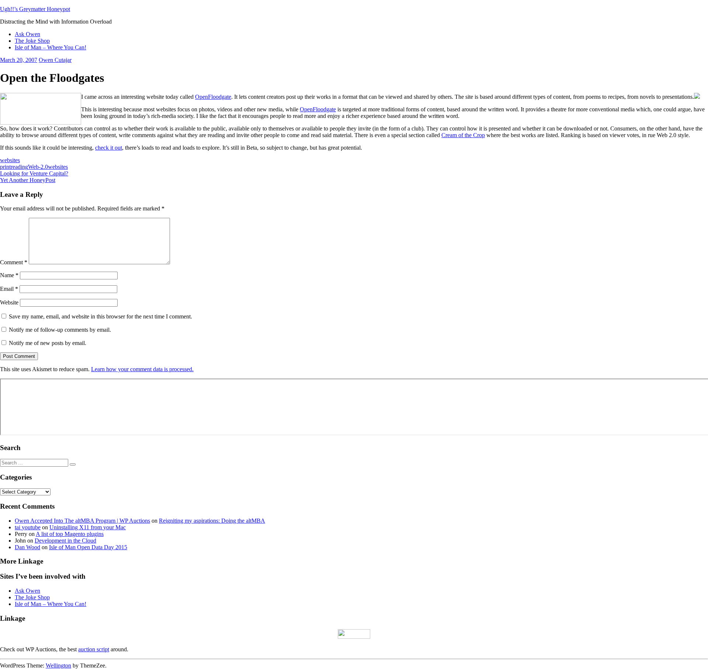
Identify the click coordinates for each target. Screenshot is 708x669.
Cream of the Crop (463, 135)
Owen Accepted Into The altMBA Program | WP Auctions (82, 521)
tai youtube (28, 527)
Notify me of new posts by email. (47, 343)
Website (9, 302)
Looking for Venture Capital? (34, 173)
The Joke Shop (32, 41)
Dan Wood (27, 547)
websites (10, 160)
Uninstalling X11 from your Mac (87, 527)
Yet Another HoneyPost (27, 180)
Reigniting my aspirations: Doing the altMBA (212, 521)
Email (9, 289)
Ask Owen (27, 34)
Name (9, 275)
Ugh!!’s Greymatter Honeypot (35, 9)
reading (19, 167)
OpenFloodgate (213, 97)
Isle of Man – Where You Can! (50, 47)
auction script (93, 649)
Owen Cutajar (55, 60)
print (5, 167)
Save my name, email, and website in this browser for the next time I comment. (100, 316)
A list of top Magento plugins (70, 534)
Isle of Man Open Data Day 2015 (88, 547)
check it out (108, 147)
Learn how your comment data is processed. (142, 369)
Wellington (58, 665)
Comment (13, 262)
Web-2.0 (38, 167)
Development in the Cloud (65, 540)
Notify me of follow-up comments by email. (60, 330)
